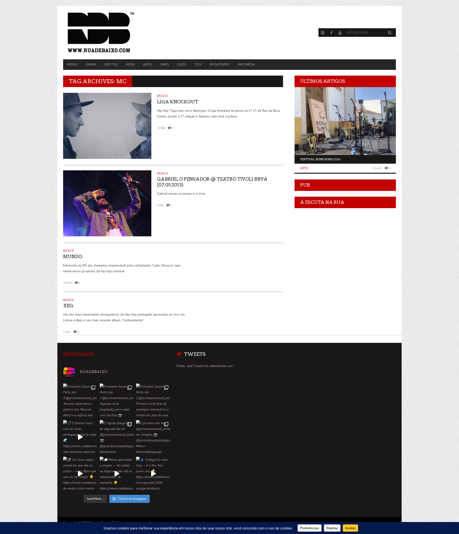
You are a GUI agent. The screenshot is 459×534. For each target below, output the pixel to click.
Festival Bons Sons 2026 (320, 159)
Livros (164, 64)
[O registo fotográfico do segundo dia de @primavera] (117, 437)
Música (72, 64)
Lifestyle (111, 64)
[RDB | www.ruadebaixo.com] (113, 32)
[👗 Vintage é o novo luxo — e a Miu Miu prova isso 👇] (153, 474)
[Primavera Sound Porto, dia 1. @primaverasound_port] (153, 401)
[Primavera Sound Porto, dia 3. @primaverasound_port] (80, 401)
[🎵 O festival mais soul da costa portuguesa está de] (80, 437)
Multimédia (246, 64)
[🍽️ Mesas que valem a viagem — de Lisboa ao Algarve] (117, 474)
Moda (130, 64)
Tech (198, 64)
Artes (147, 64)
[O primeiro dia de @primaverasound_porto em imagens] (153, 437)
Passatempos (220, 64)
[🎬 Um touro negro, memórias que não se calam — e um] (80, 474)
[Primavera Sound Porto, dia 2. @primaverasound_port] (117, 401)
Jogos (181, 64)
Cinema (91, 64)
